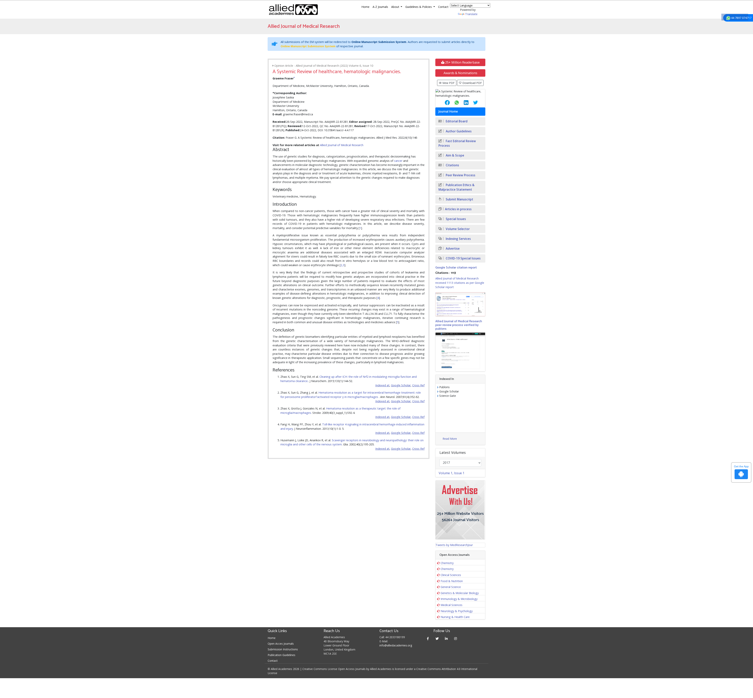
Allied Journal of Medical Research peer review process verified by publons (458, 325)
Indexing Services (458, 239)
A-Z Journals (380, 7)
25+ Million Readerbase (462, 62)
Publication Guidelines (281, 655)
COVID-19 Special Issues (463, 258)
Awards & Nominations (460, 73)
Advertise (452, 249)
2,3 (342, 265)
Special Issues (455, 219)
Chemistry (447, 563)
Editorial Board (456, 121)
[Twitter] (437, 638)
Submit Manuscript (459, 199)
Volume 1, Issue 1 (451, 473)
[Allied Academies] (293, 9)
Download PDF (472, 83)
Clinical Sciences (451, 575)
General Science (451, 587)
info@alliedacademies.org (395, 645)
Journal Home (448, 111)
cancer (398, 161)
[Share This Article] (444, 102)
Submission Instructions (283, 649)
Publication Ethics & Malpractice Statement (456, 187)
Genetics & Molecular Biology (460, 593)
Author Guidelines (458, 131)
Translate (471, 14)
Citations (452, 165)
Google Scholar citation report (456, 267)
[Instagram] (455, 638)
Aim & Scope (454, 155)
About (395, 7)
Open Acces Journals (281, 643)
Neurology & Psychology (457, 611)
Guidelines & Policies (419, 7)
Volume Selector (457, 229)
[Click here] (460, 304)
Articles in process (458, 209)
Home (365, 7)
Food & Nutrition (452, 581)
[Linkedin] (446, 638)
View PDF (448, 83)
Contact (443, 7)
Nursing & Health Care (455, 617)
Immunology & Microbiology (459, 599)
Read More (450, 438)
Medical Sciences (451, 605)
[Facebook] (428, 638)
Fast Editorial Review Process (457, 143)
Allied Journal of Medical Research (341, 145)
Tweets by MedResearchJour (454, 545)
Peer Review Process (460, 175)
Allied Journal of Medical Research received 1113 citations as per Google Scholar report (459, 283)
